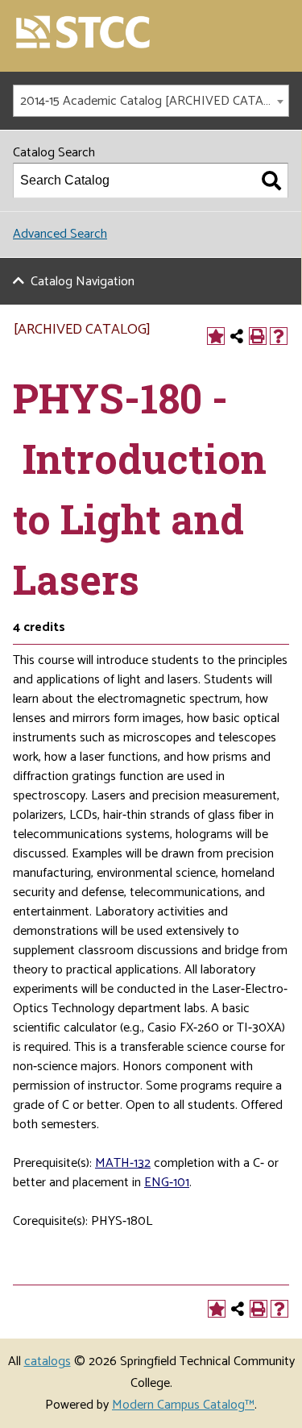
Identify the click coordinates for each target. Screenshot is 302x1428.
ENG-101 (166, 1182)
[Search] (271, 180)
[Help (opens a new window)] (279, 336)
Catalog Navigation (82, 282)
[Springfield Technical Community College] (83, 33)
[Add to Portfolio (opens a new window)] (216, 336)
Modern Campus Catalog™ (183, 1405)
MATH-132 (123, 1163)
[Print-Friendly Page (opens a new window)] (258, 336)
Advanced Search (60, 234)
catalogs (47, 1361)
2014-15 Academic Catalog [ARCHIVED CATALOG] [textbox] (154, 101)
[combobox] (151, 101)
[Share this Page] (237, 336)
